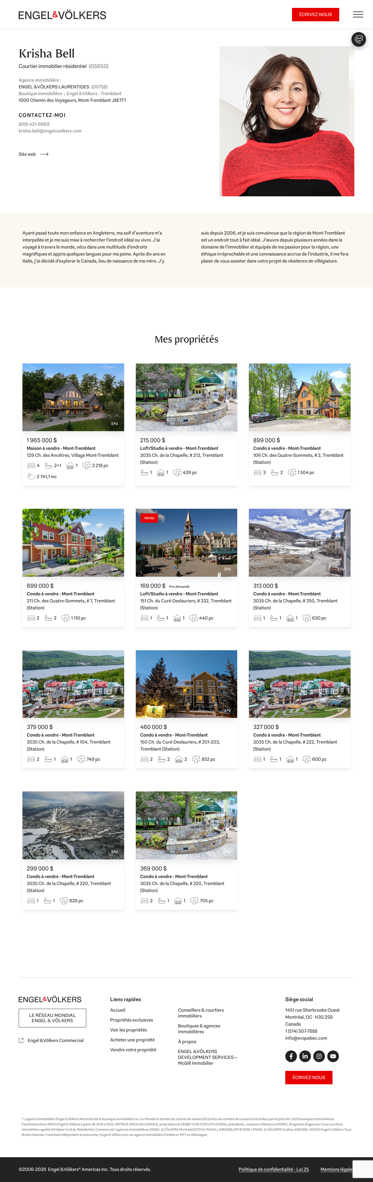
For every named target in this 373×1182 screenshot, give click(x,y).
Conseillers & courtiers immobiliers (201, 1013)
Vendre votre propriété (133, 1050)
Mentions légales (337, 1169)
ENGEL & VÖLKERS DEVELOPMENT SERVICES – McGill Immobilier (207, 1057)
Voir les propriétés (128, 1030)
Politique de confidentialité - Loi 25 (274, 1169)
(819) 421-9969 (34, 124)
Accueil (117, 1010)
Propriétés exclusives (131, 1020)
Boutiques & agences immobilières (199, 1029)
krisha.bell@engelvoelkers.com (50, 131)
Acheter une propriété (132, 1040)
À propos (187, 1041)
